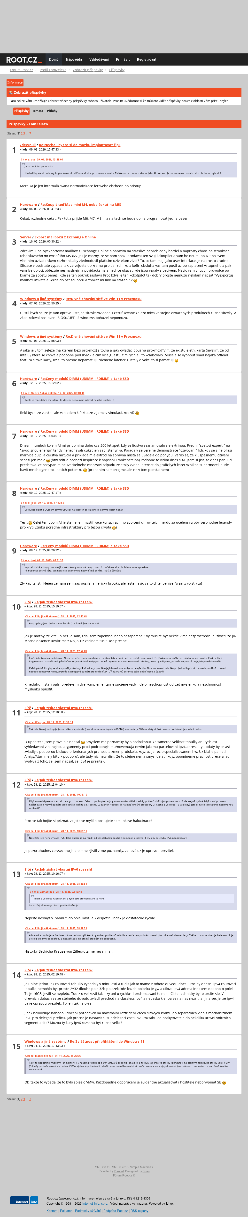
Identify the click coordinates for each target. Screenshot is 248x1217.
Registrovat (146, 59)
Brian (146, 1171)
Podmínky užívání (88, 1210)
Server (25, 237)
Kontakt (51, 1210)
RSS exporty (139, 1210)
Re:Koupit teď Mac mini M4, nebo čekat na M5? (81, 204)
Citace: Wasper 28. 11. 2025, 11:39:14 (49, 722)
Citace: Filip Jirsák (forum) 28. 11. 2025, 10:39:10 (56, 794)
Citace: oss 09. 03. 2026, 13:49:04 (42, 159)
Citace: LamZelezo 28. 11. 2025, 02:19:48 (56, 891)
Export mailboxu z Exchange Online (65, 237)
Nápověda (74, 59)
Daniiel (119, 1171)
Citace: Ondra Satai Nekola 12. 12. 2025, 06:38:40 (52, 393)
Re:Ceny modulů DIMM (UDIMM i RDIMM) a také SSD (84, 378)
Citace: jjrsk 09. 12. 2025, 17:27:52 (42, 502)
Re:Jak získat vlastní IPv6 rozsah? (63, 602)
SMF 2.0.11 (102, 1167)
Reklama (66, 1210)
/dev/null (28, 145)
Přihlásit (123, 59)
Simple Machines (141, 1167)
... (27, 133)
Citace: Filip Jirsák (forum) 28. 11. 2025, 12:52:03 (56, 616)
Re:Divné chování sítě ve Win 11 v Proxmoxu (103, 298)
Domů (54, 59)
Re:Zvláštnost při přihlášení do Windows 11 (107, 1041)
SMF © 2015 (120, 1167)
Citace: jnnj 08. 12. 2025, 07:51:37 (42, 560)
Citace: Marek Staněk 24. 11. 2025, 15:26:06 (53, 1056)
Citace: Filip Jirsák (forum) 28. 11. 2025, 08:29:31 (56, 883)
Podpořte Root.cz (115, 1210)
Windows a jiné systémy (41, 298)
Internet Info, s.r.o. (95, 1203)
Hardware (28, 204)
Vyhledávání (99, 59)
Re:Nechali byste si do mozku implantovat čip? (79, 145)
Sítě (27, 602)
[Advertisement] (124, 24)
